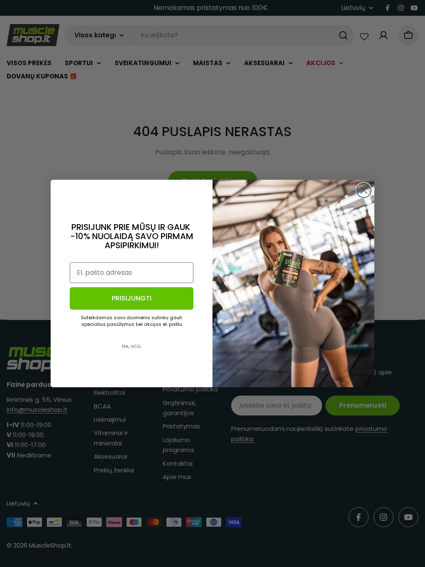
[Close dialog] (364, 190)
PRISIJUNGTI (131, 298)
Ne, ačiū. (132, 346)
